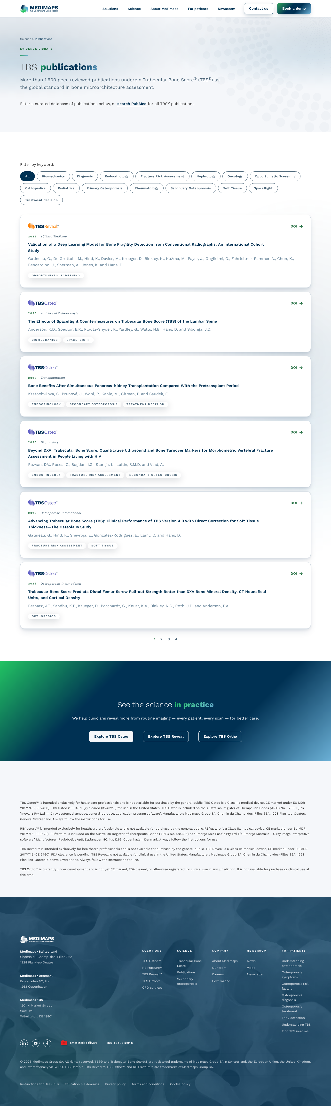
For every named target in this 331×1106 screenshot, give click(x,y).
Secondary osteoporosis (187, 981)
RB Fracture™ (152, 968)
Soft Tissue (232, 188)
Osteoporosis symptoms (292, 974)
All (27, 176)
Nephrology (206, 176)
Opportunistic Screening (275, 176)
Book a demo (294, 8)
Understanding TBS (296, 1024)
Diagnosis (85, 176)
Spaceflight (263, 188)
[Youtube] (35, 1043)
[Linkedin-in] (24, 1043)
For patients (198, 9)
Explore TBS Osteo (111, 736)
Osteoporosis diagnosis (292, 997)
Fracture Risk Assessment (162, 176)
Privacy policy (115, 1084)
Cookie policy (180, 1084)
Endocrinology (116, 176)
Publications (186, 972)
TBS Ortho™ (151, 981)
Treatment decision (41, 200)
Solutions (110, 9)
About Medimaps (164, 9)
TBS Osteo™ (151, 961)
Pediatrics (66, 188)
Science (134, 9)
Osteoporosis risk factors (295, 986)
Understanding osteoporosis (293, 963)
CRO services (152, 987)
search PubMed (132, 103)
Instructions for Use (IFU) (39, 1084)
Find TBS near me (295, 1031)
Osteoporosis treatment (292, 1009)
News (251, 961)
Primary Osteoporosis (105, 188)
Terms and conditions (148, 1084)
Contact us (258, 8)
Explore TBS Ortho (220, 736)
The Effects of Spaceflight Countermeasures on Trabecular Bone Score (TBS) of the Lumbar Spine (122, 321)
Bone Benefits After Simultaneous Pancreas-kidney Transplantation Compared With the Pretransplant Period (133, 385)
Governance (221, 981)
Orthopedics (35, 188)
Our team (219, 968)
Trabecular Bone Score (189, 963)
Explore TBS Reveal (166, 736)
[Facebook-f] (47, 1043)
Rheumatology (146, 188)
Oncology (235, 176)
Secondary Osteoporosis (191, 188)
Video (251, 968)
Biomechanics (53, 176)
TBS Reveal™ (152, 974)
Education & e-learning (82, 1084)
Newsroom (226, 9)
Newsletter (255, 974)
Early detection (293, 1018)
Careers (218, 974)
